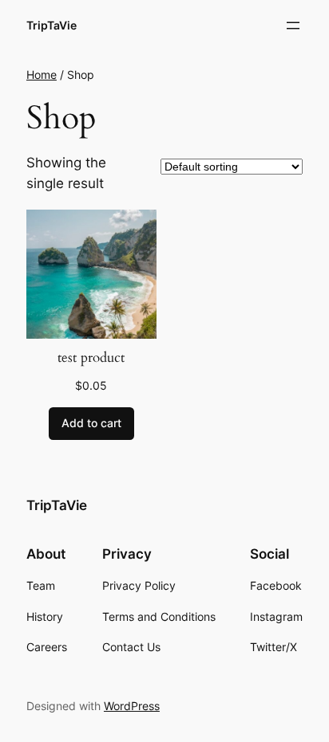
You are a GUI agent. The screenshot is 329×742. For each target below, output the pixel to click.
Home (41, 74)
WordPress (132, 706)
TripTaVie (51, 25)
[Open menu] (293, 25)
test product (91, 357)
